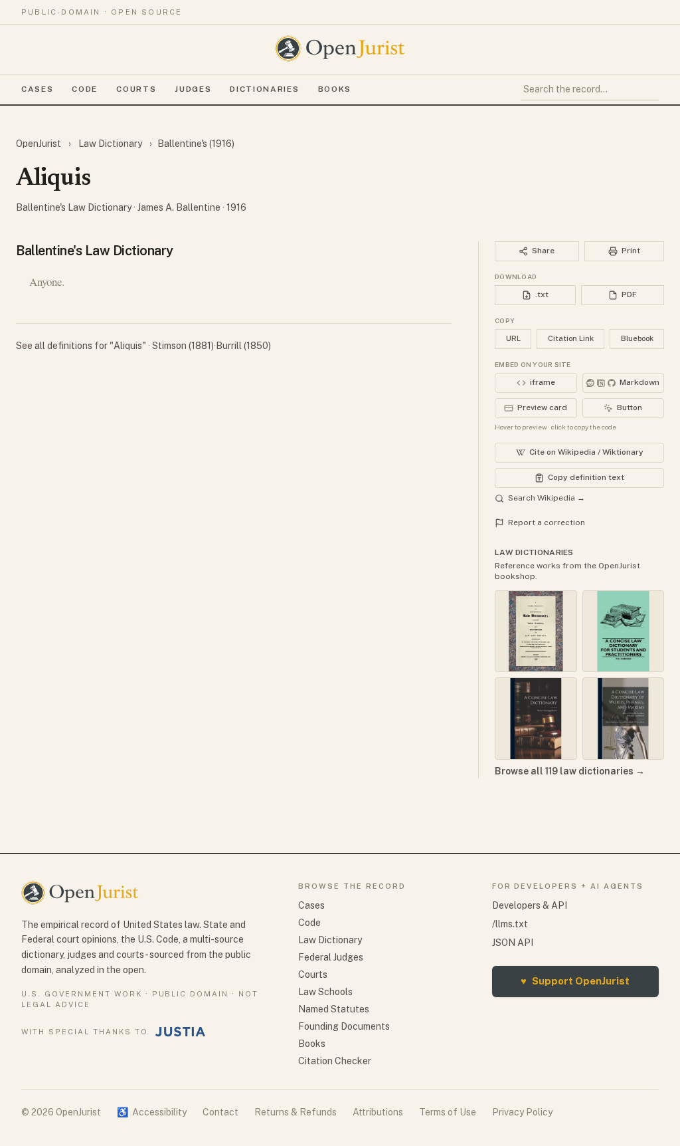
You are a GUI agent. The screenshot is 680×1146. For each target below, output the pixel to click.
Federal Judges (330, 957)
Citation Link (571, 338)
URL (513, 338)
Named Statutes (333, 1009)
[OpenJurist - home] (340, 48)
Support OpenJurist (575, 980)
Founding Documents (344, 1026)
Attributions (378, 1112)
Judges (193, 89)
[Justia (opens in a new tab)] (181, 1031)
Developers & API (529, 905)
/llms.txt (510, 924)
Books (334, 89)
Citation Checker (334, 1061)
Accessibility (152, 1112)
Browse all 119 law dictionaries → (570, 771)
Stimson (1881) (183, 345)
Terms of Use (447, 1112)
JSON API (512, 942)
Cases (37, 89)
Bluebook (637, 338)
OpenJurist (39, 143)
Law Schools (325, 991)
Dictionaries (264, 89)
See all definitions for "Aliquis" (82, 345)
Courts (136, 89)
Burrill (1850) (243, 345)
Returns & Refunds (295, 1112)
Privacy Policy (522, 1112)
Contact (220, 1112)
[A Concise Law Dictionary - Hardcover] (536, 718)
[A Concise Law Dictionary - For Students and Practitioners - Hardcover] (623, 631)
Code (85, 89)
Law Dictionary (110, 143)
